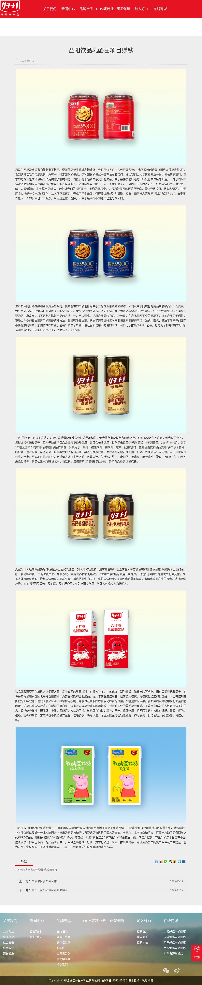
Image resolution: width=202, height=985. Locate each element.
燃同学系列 (63, 959)
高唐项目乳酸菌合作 (44, 881)
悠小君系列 (63, 942)
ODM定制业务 (105, 18)
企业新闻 (35, 931)
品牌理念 (62, 931)
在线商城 (160, 9)
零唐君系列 (63, 953)
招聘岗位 (142, 942)
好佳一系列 (63, 937)
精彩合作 (35, 937)
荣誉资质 (8, 953)
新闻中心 (68, 9)
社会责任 (8, 942)
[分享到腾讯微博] (179, 861)
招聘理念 (142, 931)
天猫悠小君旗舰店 (175, 937)
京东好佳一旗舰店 (175, 942)
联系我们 (8, 948)
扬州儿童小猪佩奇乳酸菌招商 (50, 890)
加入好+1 (142, 9)
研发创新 (123, 9)
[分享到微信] (165, 861)
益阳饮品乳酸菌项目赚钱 (29, 869)
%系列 (61, 948)
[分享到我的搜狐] (175, 861)
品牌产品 (86, 9)
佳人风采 (142, 937)
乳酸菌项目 (50, 869)
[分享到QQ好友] (170, 861)
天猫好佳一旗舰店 (175, 931)
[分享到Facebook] (184, 861)
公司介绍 (8, 931)
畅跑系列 (62, 964)
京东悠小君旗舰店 (175, 948)
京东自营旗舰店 (173, 953)
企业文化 (8, 937)
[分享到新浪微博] (161, 861)
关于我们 (49, 9)
